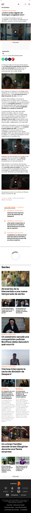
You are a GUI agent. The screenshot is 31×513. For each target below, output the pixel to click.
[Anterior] (1, 0)
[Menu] (29, 4)
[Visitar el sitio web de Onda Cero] (18, 491)
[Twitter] (3, 53)
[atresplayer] (25, 4)
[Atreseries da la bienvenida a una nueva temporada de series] (15, 279)
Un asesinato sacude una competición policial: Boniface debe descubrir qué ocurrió (15, 341)
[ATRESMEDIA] (15, 483)
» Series (9, 198)
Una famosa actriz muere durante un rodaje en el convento (22, 468)
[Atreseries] (8, 4)
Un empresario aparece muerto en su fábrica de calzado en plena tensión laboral (22, 394)
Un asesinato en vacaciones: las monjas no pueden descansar (21, 310)
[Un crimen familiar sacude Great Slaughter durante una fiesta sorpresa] (15, 434)
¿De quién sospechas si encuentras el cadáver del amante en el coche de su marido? (16, 225)
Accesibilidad (23, 509)
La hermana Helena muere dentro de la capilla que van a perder (8, 310)
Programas (5, 7)
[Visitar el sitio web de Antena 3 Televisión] (5, 488)
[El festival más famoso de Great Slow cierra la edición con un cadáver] (8, 461)
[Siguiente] (30, 0)
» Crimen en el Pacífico (18, 198)
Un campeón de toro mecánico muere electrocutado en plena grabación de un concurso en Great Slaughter (8, 395)
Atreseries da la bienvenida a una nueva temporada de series (14, 291)
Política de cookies (9, 507)
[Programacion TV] (22, 4)
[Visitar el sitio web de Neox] (18, 488)
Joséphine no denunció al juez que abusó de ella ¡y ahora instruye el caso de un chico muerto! (16, 237)
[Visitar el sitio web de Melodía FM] (7, 495)
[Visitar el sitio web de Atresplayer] (15, 495)
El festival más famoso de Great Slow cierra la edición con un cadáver (7, 469)
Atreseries (4, 198)
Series (6, 267)
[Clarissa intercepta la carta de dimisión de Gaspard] (15, 358)
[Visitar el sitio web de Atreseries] (12, 491)
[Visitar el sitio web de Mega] (5, 491)
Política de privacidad (18, 504)
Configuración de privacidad (11, 509)
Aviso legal (9, 504)
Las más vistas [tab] (9, 207)
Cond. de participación (21, 507)
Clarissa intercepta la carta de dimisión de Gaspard (15, 214)
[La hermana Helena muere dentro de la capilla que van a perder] (8, 303)
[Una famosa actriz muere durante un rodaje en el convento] (22, 461)
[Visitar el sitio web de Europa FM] (25, 491)
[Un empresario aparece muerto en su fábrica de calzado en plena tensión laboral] (22, 383)
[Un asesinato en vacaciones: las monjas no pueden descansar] (22, 303)
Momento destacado (15, 210)
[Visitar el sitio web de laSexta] (12, 488)
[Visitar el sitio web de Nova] (25, 488)
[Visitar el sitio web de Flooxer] (23, 495)
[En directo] (18, 4)
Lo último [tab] (20, 207)
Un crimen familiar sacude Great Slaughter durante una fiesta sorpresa (15, 448)
